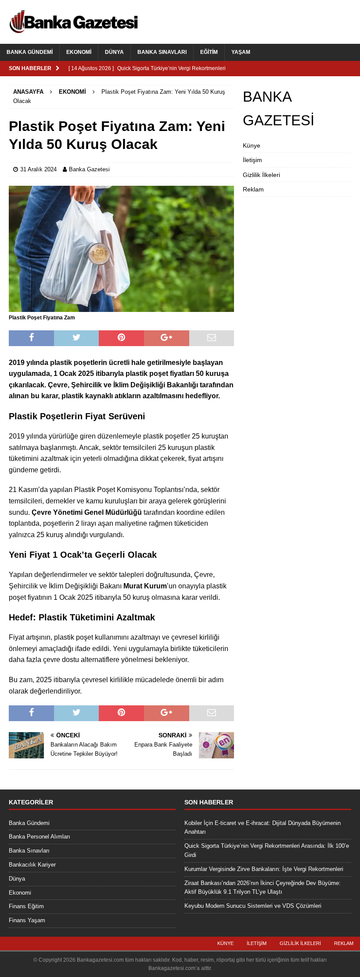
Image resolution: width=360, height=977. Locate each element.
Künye (251, 145)
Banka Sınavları (162, 52)
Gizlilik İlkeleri (261, 174)
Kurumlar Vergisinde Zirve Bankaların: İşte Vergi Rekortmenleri (263, 869)
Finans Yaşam (27, 920)
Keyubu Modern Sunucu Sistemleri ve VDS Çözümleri (252, 906)
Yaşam (240, 52)
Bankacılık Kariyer (32, 864)
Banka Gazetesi (89, 169)
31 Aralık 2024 (38, 169)
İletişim (252, 159)
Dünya (114, 52)
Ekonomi (78, 52)
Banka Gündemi (30, 52)
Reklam (253, 189)
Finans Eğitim (26, 906)
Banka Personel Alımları (39, 836)
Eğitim (209, 52)
